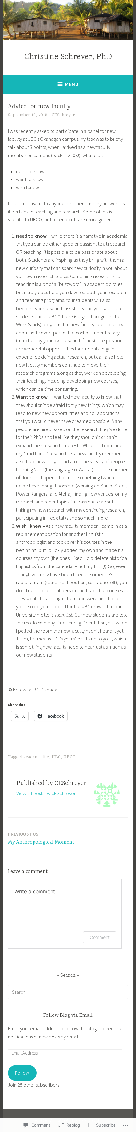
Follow (22, 1073)
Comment (100, 937)
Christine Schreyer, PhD (68, 56)
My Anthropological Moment (41, 838)
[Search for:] (68, 992)
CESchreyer (63, 114)
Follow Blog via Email (68, 1015)
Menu (72, 84)
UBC (56, 756)
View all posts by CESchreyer (46, 793)
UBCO (69, 756)
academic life (36, 756)
